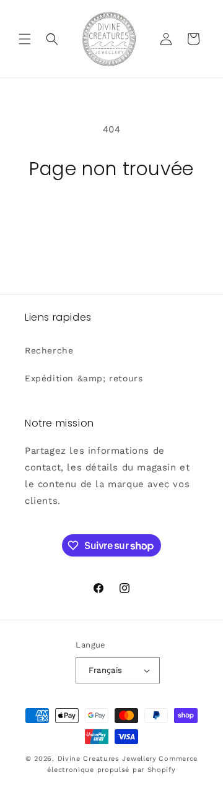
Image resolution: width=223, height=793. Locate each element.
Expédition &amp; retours (83, 378)
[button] (24, 39)
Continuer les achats (111, 214)
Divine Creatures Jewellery (107, 759)
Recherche (49, 350)
